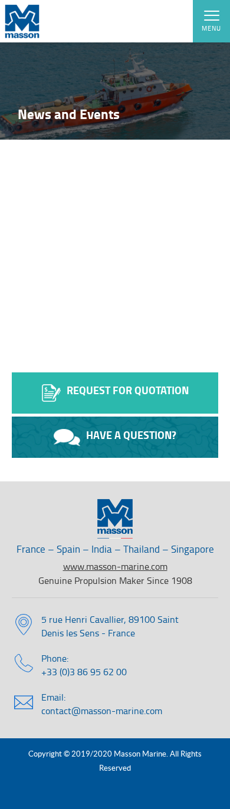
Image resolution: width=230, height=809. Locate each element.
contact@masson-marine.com (101, 710)
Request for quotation (128, 390)
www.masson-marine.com (115, 566)
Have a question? (131, 435)
